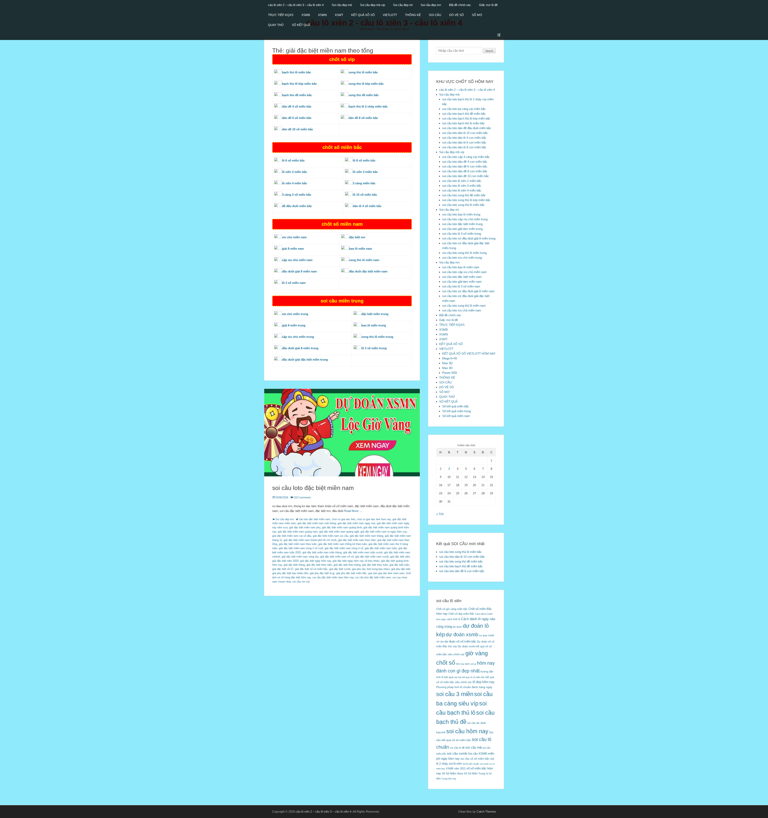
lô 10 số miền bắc (365, 194)
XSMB (305, 15)
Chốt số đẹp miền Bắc (461, 613)
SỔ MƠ (477, 15)
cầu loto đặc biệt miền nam (314, 519)
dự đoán (457, 626)
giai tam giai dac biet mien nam (386, 573)
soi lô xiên (455, 763)
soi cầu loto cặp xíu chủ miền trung (465, 219)
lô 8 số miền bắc (364, 160)
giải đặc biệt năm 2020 (285, 560)
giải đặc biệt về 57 (282, 569)
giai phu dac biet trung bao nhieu (371, 569)
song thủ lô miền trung (377, 336)
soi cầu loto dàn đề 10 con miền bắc (465, 176)
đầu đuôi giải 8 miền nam (299, 271)
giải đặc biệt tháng (294, 564)
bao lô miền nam (360, 248)
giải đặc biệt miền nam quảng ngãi (339, 531)
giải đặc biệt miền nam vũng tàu (300, 556)
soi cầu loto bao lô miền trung (461, 214)
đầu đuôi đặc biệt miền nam (368, 271)
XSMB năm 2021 (456, 768)
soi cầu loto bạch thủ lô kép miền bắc (466, 118)
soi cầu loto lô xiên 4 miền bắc (461, 190)
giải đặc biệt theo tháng (347, 564)
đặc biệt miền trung (374, 314)
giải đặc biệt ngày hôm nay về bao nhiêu (356, 560)
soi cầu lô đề (457, 747)
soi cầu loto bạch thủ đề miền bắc (464, 113)
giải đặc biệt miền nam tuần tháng (322, 552)
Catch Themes (486, 811)
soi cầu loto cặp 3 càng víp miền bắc (466, 157)
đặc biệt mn (357, 237)
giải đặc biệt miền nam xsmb (372, 556)
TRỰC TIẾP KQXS (280, 15)
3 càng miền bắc (364, 183)
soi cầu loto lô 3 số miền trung (461, 233)
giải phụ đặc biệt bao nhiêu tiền (290, 573)
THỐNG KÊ (413, 15)
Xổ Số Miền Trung (474, 773)
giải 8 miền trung (293, 325)
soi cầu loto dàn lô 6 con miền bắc (464, 142)
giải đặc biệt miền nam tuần (381, 548)
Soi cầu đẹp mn (431, 5)
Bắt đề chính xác (460, 5)
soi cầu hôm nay (467, 731)
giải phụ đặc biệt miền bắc (351, 573)
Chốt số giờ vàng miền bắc (452, 609)
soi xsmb (484, 764)
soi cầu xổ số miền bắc (474, 758)
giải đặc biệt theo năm (319, 564)
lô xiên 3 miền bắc (365, 172)
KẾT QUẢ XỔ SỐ (363, 15)
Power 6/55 (449, 372)
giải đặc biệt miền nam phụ (304, 527)
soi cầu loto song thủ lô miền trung (464, 252)
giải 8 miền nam (293, 248)
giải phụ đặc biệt (400, 569)
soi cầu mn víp (301, 581)
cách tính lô (453, 619)
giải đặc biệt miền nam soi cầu (330, 535)
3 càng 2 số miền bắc (296, 194)
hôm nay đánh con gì (466, 664)
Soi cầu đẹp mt (403, 5)
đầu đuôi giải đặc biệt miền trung (305, 359)
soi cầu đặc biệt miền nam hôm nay (333, 577)
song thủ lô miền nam (364, 260)
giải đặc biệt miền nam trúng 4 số (344, 548)
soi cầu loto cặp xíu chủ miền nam (464, 272)
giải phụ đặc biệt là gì (322, 573)
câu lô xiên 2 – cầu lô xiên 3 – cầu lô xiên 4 (296, 5)
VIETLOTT (390, 15)
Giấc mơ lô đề (488, 5)
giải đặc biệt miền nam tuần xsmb (362, 552)
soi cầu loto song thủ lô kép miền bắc (466, 200)
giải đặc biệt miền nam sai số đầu (291, 535)
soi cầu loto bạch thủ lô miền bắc (463, 123)
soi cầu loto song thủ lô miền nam (464, 305)
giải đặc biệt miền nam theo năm (357, 540)
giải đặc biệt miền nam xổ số (337, 556)
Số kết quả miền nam (456, 416)
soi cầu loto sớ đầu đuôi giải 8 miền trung (468, 238)
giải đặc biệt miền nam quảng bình (342, 527)
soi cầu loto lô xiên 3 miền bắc (461, 185)
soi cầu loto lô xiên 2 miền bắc (461, 181)
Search (489, 51)
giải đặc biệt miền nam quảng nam (298, 531)
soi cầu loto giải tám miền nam (462, 281)
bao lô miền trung (373, 325)
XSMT (339, 15)
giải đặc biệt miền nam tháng (366, 535)
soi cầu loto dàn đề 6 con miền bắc (464, 166)
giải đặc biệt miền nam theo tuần (298, 544)
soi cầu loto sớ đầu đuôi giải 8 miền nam (468, 291)
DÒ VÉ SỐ (456, 15)
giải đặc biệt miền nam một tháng (316, 523)
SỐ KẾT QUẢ (301, 25)
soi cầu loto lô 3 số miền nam (461, 286)
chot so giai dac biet (343, 519)
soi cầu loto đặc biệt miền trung (462, 224)
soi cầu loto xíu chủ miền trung (462, 257)
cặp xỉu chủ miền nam (297, 260)
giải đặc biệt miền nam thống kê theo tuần (342, 544)
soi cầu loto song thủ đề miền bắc (464, 195)
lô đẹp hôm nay (483, 682)
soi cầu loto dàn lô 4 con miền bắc (464, 137)
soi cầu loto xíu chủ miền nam (461, 310)
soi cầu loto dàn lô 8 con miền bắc (464, 147)
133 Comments (302, 497)
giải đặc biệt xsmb (339, 569)
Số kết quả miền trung (456, 411)
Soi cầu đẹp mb (342, 5)
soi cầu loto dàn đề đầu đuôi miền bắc (466, 128)
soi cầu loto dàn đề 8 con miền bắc (464, 171)
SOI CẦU (435, 15)
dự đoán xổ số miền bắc (460, 641)
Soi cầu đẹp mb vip (372, 5)
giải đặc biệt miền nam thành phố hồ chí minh (310, 540)
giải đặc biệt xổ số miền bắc (311, 569)
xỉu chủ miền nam (294, 237)
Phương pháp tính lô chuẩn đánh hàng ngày (464, 687)
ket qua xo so (452, 677)
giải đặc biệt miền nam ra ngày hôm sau (383, 531)
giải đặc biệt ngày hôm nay (315, 560)
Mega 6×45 (449, 358)
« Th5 (440, 514)
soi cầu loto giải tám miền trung (462, 228)
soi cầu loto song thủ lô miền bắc (463, 204)
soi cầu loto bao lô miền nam (460, 267)
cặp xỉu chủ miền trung (298, 336)
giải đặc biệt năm (400, 556)
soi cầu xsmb (457, 753)
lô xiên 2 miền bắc (294, 172)
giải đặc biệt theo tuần (375, 564)
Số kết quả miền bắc (455, 406)
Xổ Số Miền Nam (452, 773)
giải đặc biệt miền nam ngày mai (356, 523)
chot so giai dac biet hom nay (374, 519)
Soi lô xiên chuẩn (471, 764)
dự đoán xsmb (462, 634)
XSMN (322, 15)
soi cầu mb (473, 747)
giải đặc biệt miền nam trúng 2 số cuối (301, 548)
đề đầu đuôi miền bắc (297, 206)
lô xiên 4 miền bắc (294, 183)
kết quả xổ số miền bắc (473, 677)
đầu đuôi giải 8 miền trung (300, 348)
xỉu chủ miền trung (295, 314)
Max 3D (447, 363)
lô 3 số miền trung (374, 348)
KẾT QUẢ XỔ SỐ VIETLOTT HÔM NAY (469, 353)
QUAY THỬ (276, 25)
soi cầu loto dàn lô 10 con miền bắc (465, 133)
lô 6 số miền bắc (293, 160)
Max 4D (447, 368)
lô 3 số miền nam (294, 282)
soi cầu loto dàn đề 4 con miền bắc (464, 161)
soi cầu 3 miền (454, 694)
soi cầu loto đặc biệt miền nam (313, 488)
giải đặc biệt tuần (399, 564)
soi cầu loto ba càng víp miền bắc (464, 109)
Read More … (353, 511)
